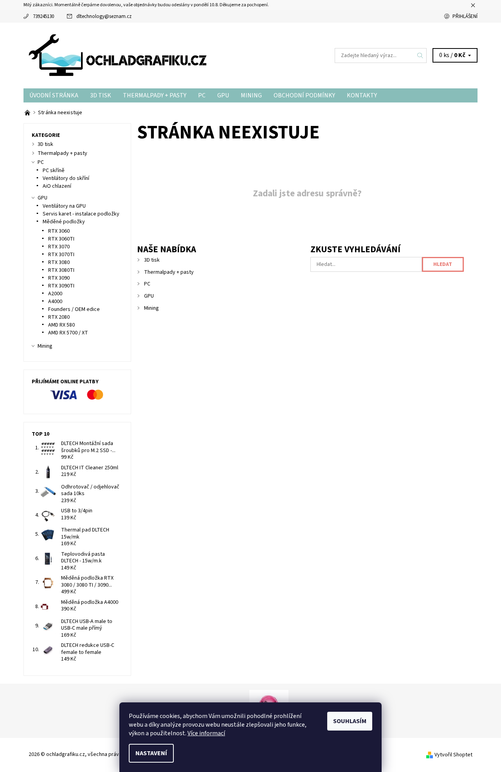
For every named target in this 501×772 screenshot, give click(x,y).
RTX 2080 (59, 317)
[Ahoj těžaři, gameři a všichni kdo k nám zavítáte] (28, 113)
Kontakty (362, 95)
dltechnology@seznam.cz (104, 16)
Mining (251, 95)
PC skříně (54, 170)
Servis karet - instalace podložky (81, 214)
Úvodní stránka (53, 95)
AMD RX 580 (61, 325)
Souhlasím (349, 721)
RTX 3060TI (61, 239)
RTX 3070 (59, 247)
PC (201, 95)
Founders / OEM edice (74, 309)
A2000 (55, 294)
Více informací (206, 733)
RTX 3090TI (61, 286)
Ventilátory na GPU (64, 206)
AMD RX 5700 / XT (68, 333)
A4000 (55, 301)
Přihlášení (465, 16)
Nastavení (151, 753)
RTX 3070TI (61, 255)
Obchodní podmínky (304, 95)
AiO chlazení (57, 186)
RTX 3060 (59, 231)
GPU (223, 95)
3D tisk (100, 95)
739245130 (43, 16)
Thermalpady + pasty (154, 95)
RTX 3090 (59, 278)
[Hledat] (420, 55)
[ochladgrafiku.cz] (121, 55)
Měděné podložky (64, 222)
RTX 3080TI (61, 270)
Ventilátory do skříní (66, 178)
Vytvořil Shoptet (453, 754)
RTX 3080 (59, 262)
